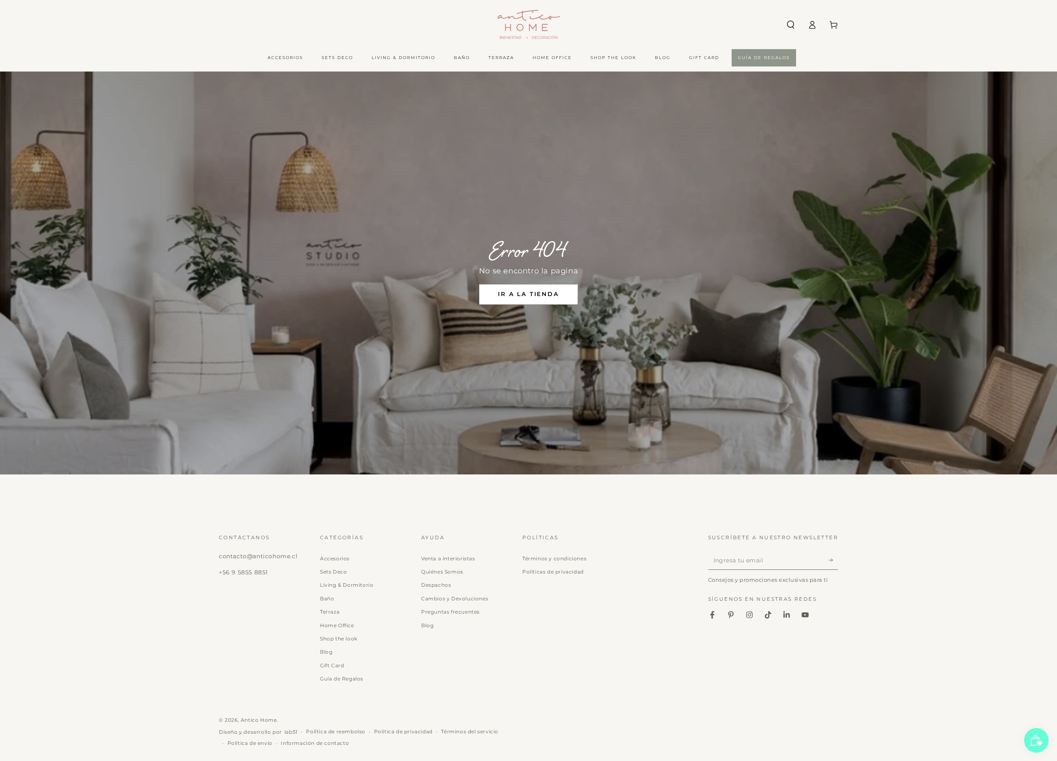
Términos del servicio (469, 731)
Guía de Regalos (341, 679)
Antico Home (259, 720)
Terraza (329, 612)
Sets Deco (333, 572)
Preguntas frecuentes (450, 612)
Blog (326, 652)
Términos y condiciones (554, 558)
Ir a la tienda (528, 294)
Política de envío (250, 743)
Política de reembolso (335, 731)
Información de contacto (315, 743)
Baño (327, 598)
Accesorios (335, 558)
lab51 (291, 732)
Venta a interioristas (448, 558)
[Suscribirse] (833, 560)
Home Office (337, 625)
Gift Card (332, 665)
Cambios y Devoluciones (454, 598)
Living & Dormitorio (346, 585)
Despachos (436, 585)
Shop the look (339, 638)
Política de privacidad (403, 731)
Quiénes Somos (442, 572)
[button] (790, 25)
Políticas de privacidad (553, 572)
